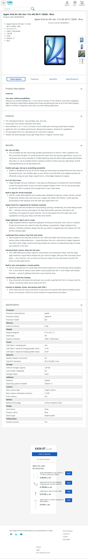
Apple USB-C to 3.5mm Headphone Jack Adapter (52, 500)
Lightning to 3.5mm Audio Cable (51, 491)
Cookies (65, 537)
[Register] (3, 3)
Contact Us (66, 534)
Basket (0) (82, 5)
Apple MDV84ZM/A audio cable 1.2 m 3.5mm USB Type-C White (51, 474)
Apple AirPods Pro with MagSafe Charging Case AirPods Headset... (51, 483)
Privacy (38, 547)
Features (10, 116)
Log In (74, 5)
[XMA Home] (10, 3)
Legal (38, 550)
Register (67, 5)
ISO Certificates (68, 531)
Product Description (15, 88)
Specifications (12, 305)
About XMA (66, 540)
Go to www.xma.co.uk (43, 553)
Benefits (10, 145)
